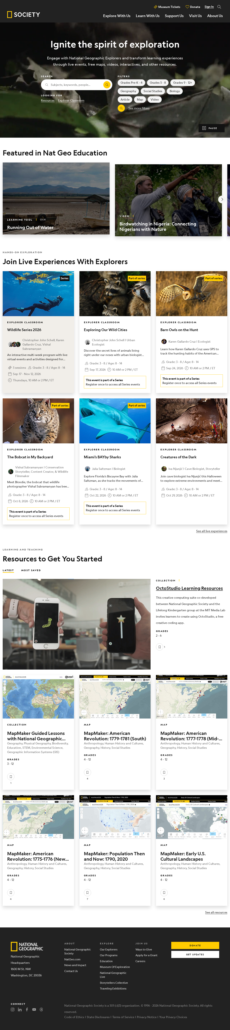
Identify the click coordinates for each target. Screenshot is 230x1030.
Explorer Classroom (71, 100)
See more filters (139, 108)
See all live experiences (211, 531)
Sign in (209, 6)
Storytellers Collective (114, 982)
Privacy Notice (147, 1017)
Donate (195, 7)
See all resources (216, 912)
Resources (47, 100)
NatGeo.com (72, 959)
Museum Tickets (169, 7)
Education (106, 961)
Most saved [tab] (31, 570)
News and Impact (75, 965)
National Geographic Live (113, 975)
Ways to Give (143, 949)
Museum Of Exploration (115, 966)
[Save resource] (159, 646)
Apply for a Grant (146, 955)
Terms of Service (123, 1017)
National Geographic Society (77, 951)
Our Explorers (109, 949)
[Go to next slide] (222, 199)
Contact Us (71, 971)
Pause (213, 128)
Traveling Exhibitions (113, 988)
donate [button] (195, 945)
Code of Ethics (74, 1017)
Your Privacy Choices (173, 1017)
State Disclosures (98, 1017)
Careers (140, 961)
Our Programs (109, 955)
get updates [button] (195, 954)
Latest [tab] (8, 570)
